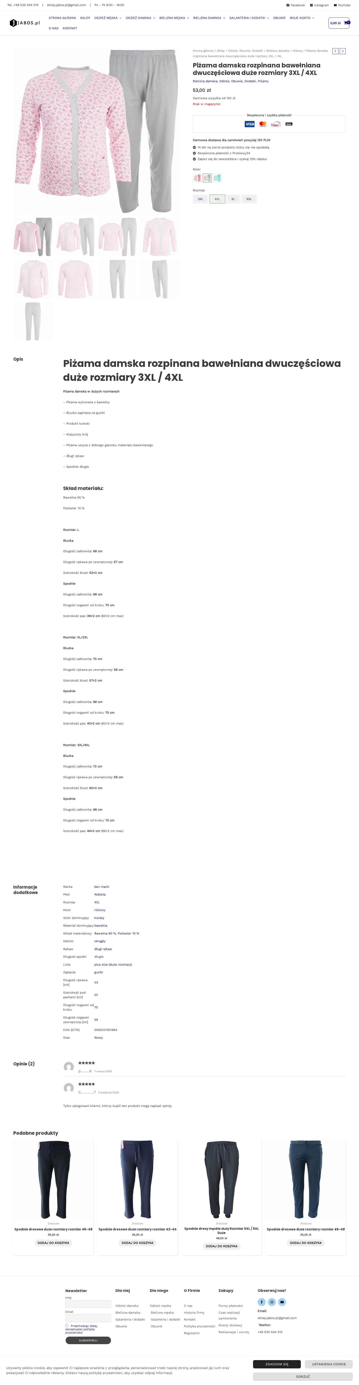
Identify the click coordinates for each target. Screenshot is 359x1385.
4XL (97, 902)
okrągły (100, 941)
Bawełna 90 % (105, 933)
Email (69, 1311)
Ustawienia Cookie (329, 1364)
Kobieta (100, 894)
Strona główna (203, 50)
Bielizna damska (277, 50)
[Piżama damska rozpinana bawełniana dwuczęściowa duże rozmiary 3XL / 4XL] (197, 178)
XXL (249, 199)
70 (96, 1007)
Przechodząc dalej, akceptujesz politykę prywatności (81, 1329)
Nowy (98, 1037)
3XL (200, 199)
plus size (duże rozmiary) (113, 964)
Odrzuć (303, 1377)
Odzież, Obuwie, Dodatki (245, 50)
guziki (98, 972)
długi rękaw (103, 949)
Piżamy (297, 50)
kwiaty (99, 918)
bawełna (100, 925)
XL (233, 199)
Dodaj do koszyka (53, 1243)
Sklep (221, 50)
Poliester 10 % (128, 933)
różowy (99, 910)
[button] (120, 18)
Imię (68, 1297)
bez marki (101, 887)
